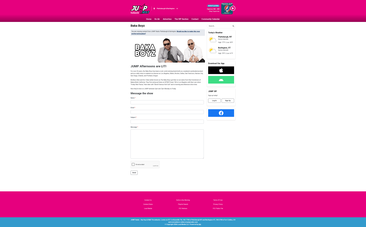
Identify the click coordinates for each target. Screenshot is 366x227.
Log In (214, 100)
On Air (157, 19)
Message (134, 127)
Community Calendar (210, 19)
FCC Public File (218, 208)
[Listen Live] (232, 8)
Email (133, 108)
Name (133, 98)
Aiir (200, 224)
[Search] (233, 26)
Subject (134, 117)
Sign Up (228, 100)
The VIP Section (181, 19)
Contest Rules (148, 204)
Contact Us (148, 200)
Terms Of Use (218, 200)
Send (134, 173)
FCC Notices (183, 208)
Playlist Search (183, 204)
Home (148, 19)
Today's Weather (215, 32)
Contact (194, 19)
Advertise (167, 19)
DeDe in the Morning (183, 200)
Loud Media (148, 208)
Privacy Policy (218, 204)
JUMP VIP (212, 91)
